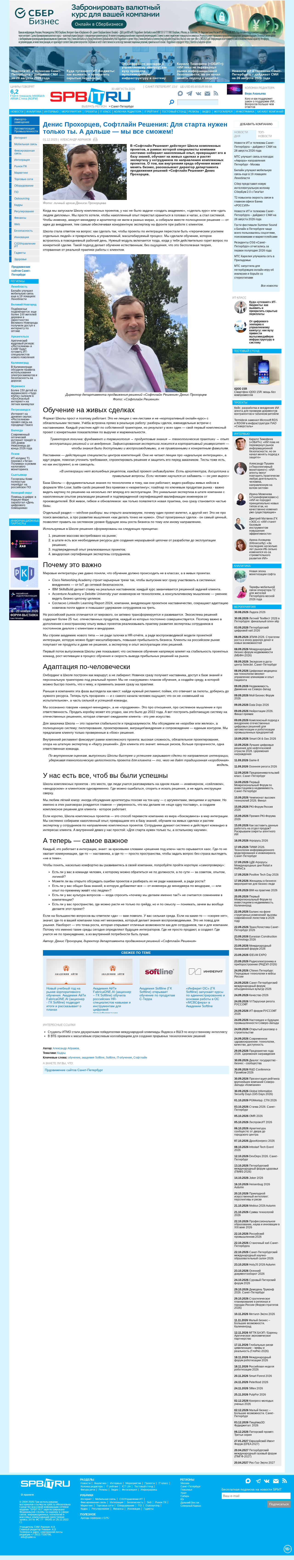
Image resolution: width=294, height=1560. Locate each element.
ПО (16, 192)
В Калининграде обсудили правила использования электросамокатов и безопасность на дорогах (24, 373)
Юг (182, 1499)
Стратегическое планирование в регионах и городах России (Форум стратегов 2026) (256, 1303)
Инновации (21, 237)
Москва (185, 1483)
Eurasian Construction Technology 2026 (255, 938)
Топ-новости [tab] (265, 134)
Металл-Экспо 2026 (262, 1314)
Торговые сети (23, 179)
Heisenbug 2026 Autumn (252, 1186)
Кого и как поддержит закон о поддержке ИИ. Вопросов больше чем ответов (260, 103)
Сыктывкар (19, 474)
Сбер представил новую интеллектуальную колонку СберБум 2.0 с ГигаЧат (252, 187)
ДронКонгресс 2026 (262, 1140)
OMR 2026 (256, 1116)
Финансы (20, 217)
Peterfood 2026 (258, 1382)
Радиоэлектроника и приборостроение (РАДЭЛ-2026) (255, 963)
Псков (15, 454)
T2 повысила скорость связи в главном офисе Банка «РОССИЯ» (253, 201)
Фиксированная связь (24, 152)
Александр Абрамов (75, 139)
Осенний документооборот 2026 (249, 1272)
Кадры (18, 205)
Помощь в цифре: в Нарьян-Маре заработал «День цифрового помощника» (23, 502)
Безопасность (23, 230)
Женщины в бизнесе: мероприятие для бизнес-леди (255, 882)
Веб (149, 1502)
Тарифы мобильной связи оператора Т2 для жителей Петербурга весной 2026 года (262, 593)
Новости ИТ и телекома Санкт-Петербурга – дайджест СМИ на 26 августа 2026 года (257, 74)
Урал (183, 1493)
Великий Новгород (24, 304)
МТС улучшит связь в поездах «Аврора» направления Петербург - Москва (253, 160)
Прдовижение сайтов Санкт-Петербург (74, 1070)
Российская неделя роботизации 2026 (254, 1368)
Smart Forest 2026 (260, 1376)
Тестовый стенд (174, 111)
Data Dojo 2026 (259, 704)
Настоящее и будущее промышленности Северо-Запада (256, 1021)
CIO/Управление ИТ (25, 245)
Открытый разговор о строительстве (255, 1031)
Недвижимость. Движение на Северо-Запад (252, 688)
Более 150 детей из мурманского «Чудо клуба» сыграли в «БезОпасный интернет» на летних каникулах (24, 397)
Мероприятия (71, 111)
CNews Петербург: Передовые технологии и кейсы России (255, 973)
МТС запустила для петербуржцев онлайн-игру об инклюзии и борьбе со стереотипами (254, 271)
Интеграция (22, 160)
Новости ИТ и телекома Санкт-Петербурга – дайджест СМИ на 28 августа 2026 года (36, 74)
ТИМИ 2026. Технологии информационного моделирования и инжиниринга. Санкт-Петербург (255, 851)
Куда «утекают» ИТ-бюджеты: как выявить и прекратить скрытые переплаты (91, 74)
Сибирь (185, 1496)
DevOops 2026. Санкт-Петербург (256, 1158)
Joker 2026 (256, 1177)
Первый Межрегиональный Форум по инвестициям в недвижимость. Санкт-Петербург (254, 787)
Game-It (254, 760)
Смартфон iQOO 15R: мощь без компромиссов (255, 391)
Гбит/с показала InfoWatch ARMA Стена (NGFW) (27, 97)
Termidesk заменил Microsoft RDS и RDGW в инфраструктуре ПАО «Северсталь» (256, 423)
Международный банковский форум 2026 (252, 947)
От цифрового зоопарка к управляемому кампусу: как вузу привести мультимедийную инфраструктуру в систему (144, 71)
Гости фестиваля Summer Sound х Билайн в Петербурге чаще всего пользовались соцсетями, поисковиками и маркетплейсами (255, 230)
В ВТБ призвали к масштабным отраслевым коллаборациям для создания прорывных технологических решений (126, 1036)
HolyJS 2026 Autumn (262, 1264)
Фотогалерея (223, 111)
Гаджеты (20, 252)
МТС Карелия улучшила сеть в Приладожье (254, 258)
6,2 (14, 91)
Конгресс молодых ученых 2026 (253, 1402)
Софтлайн (140, 1057)
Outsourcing (21, 198)
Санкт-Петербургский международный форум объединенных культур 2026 (255, 985)
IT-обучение (124, 1057)
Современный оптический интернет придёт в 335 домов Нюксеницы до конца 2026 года (23, 441)
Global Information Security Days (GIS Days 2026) (253, 1093)
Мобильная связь (25, 144)
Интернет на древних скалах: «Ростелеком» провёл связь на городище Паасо (22, 419)
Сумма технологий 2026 (254, 1214)
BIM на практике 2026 (263, 890)
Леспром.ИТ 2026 (260, 1122)
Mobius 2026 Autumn (262, 1205)
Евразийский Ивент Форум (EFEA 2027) (254, 1442)
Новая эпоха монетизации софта (262, 573)
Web (17, 224)
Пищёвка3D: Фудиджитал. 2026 (249, 1424)
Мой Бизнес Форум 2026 (254, 697)
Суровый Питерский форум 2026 (255, 1281)
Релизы (194, 111)
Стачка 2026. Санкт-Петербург (255, 1108)
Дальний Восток (190, 1502)
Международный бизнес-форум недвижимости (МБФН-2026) (253, 652)
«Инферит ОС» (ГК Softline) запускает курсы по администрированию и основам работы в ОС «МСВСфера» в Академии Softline (205, 997)
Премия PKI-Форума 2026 (255, 817)
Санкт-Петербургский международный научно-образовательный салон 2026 (255, 1255)
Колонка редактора (259, 87)
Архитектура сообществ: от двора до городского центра (250, 1131)
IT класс (105, 111)
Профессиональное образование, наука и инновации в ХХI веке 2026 (257, 1224)
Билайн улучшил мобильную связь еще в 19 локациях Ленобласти (23, 295)
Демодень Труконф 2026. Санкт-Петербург (254, 1291)
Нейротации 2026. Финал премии (253, 712)
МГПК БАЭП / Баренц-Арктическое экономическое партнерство (256, 1335)
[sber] (147, 23)
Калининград (20, 362)
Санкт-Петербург (191, 1486)
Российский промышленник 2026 (249, 1235)
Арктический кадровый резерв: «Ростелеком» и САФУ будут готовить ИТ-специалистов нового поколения (22, 349)
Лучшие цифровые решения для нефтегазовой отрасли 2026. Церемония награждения (254, 749)
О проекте (27, 1495)
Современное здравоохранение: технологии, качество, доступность (254, 1041)
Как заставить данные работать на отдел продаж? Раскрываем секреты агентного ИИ (256, 830)
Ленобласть (19, 286)
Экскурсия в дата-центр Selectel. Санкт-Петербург (255, 663)
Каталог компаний (270, 111)
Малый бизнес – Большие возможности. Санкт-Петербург (254, 1413)
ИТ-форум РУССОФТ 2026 (255, 1012)
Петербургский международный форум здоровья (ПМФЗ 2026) (256, 1168)
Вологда (17, 430)
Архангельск (20, 336)
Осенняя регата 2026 (263, 766)
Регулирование (24, 211)
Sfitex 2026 (256, 1388)
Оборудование (24, 185)
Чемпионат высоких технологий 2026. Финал (254, 799)
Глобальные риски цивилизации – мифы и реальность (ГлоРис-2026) (253, 1347)
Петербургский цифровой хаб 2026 (251, 629)
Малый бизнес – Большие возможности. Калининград (252, 1323)
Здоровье (20, 259)
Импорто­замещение (21, 121)
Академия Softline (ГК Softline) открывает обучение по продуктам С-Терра (157, 993)
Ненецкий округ (21, 492)
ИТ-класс (239, 297)
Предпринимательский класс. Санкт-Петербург (256, 774)
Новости (17, 111)
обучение (74, 1057)
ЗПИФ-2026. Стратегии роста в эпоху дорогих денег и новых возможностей (257, 640)
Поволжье (186, 1489)
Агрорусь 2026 (258, 840)
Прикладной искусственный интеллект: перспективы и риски (251, 1196)
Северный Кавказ (191, 1506)
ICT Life (126, 1486)
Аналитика (33, 111)
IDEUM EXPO (257, 955)
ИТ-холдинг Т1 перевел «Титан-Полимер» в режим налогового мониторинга (23, 464)
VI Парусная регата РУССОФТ (254, 1003)
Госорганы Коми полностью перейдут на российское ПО (21, 483)
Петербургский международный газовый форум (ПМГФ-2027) (255, 1453)
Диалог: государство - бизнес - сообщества (255, 1062)
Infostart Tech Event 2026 (254, 1148)
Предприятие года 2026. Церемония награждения (254, 1052)
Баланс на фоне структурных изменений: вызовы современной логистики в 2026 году (255, 916)
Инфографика (245, 111)
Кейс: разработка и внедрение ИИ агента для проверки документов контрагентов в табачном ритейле (256, 410)
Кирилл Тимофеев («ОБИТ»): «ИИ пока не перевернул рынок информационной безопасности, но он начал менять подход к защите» (200, 71)
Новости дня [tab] (241, 134)
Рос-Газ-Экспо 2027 (262, 1462)
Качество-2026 (259, 995)
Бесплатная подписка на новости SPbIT (252, 1489)
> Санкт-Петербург (121, 106)
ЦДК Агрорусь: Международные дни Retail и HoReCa (253, 865)
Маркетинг (21, 172)
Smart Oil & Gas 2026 (262, 738)
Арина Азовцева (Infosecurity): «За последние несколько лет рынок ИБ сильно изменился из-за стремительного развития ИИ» (263, 549)
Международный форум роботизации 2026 (252, 1359)
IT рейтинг (151, 111)
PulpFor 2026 (257, 1394)
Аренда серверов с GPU (95, 1518)
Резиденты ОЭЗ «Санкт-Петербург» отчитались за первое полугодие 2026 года (252, 246)
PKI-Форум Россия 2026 (253, 808)
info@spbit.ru (28, 1537)
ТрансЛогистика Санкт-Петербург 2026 (256, 929)
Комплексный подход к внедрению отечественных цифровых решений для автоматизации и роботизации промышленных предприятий (256, 726)
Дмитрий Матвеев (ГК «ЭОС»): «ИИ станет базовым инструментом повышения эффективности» (263, 526)
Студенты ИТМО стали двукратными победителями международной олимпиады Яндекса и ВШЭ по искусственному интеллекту (137, 1032)
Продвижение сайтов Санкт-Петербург (21, 270)
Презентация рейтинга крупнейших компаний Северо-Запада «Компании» (257, 1081)
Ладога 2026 (257, 612)
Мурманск (18, 386)
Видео (206, 111)
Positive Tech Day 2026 (264, 874)
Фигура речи (88, 1489)
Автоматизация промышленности (26, 130)
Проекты (91, 111)
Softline (110, 1057)
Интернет (20, 137)
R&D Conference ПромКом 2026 (252, 1071)
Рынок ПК (20, 166)
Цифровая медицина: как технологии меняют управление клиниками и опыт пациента (255, 675)
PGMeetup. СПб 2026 (263, 1100)
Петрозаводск (20, 409)
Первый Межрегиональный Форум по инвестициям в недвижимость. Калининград (254, 901)
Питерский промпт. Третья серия (254, 1433)
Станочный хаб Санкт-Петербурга (256, 1244)
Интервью (51, 111)
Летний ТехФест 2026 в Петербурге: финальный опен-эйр (257, 620)
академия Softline (93, 1057)
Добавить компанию (256, 124)
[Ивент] (24, 543)
